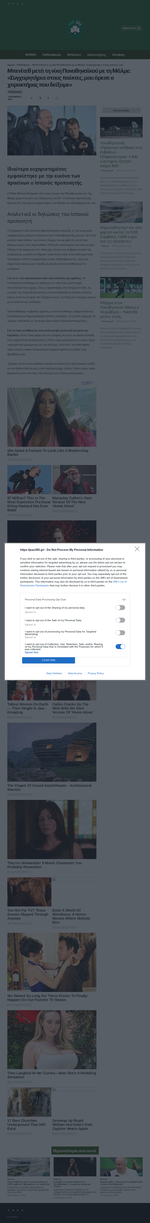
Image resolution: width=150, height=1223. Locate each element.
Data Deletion (54, 673)
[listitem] (75, 599)
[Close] (138, 550)
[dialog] (75, 611)
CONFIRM (48, 660)
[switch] (120, 607)
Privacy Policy (96, 673)
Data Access (75, 673)
